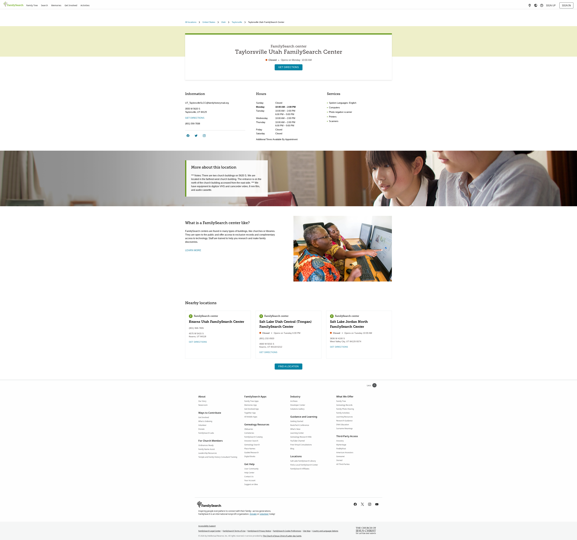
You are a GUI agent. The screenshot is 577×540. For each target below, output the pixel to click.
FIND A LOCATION (288, 366)
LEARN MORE (193, 250)
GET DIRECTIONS (288, 67)
